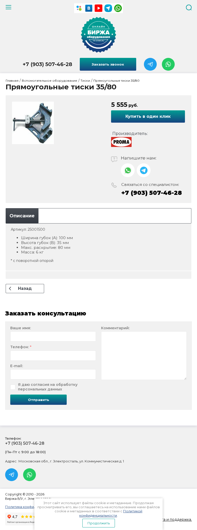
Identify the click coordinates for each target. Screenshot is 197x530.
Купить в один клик (148, 116)
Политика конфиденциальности (33, 507)
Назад (25, 288)
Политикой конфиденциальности (110, 513)
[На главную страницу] (98, 35)
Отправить (38, 400)
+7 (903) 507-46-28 (47, 64)
